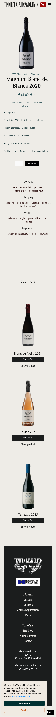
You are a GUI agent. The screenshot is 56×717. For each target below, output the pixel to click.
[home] (21, 4)
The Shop (28, 631)
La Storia (27, 600)
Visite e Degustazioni (28, 610)
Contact (28, 641)
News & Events (28, 636)
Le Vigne (28, 605)
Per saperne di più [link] (21, 696)
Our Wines (28, 625)
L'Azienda (28, 594)
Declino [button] (24, 710)
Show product (28, 366)
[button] (43, 4)
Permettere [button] (24, 703)
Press (28, 615)
